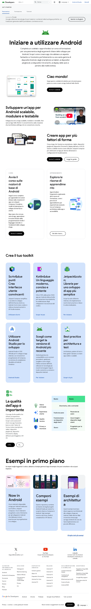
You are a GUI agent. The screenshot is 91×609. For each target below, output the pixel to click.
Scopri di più (40, 315)
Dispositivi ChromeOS (38, 576)
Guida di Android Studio (66, 571)
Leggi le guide (72, 159)
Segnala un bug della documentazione (82, 573)
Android (4, 572)
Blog (3, 587)
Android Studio (77, 2)
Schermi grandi (36, 570)
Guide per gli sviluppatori (65, 575)
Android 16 (50, 572)
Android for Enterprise (8, 575)
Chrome (32, 597)
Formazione (18, 11)
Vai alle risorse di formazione (59, 233)
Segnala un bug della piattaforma (82, 569)
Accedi (87, 2)
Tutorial (29, 11)
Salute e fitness (21, 574)
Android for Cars (36, 579)
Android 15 (50, 574)
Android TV (35, 582)
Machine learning (22, 572)
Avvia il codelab (54, 90)
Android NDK (65, 585)
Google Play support (81, 577)
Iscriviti (70, 605)
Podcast (4, 589)
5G (18, 586)
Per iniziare (68, 315)
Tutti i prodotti (68, 597)
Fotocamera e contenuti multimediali (21, 579)
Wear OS (34, 573)
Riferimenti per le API (67, 579)
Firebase (40, 597)
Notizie (4, 584)
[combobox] (42, 2)
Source (4, 581)
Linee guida (11, 445)
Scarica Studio (65, 582)
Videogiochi (20, 569)
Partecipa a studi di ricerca (81, 581)
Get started (7, 7)
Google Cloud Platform (53, 597)
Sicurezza (5, 578)
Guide (21, 445)
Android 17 (50, 569)
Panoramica (5, 11)
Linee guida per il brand (21, 604)
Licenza (10, 604)
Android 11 (50, 586)
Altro (20, 2)
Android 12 (50, 583)
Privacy (19, 583)
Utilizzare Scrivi (14, 315)
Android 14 (50, 577)
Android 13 (50, 580)
